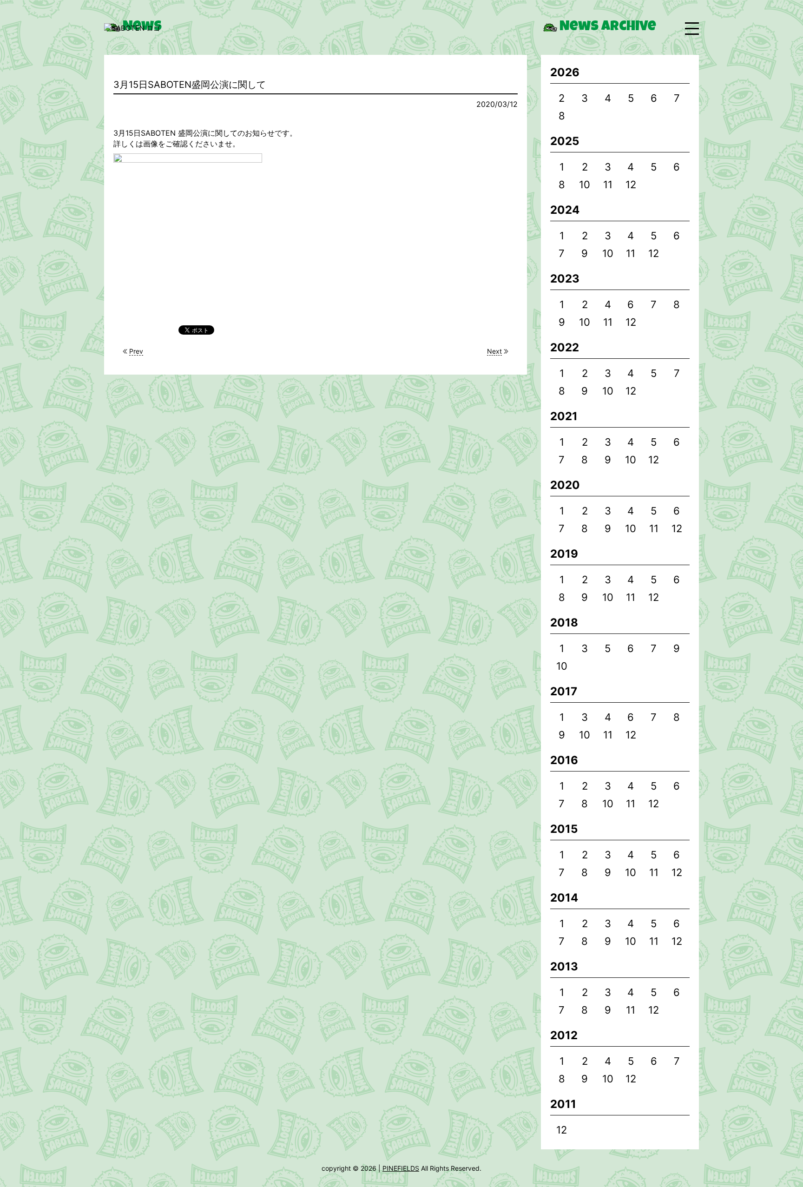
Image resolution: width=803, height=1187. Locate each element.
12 (630, 184)
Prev (136, 351)
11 (607, 184)
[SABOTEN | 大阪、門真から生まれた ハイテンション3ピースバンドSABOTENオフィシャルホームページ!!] (132, 28)
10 (584, 184)
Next (494, 351)
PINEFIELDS (400, 1168)
